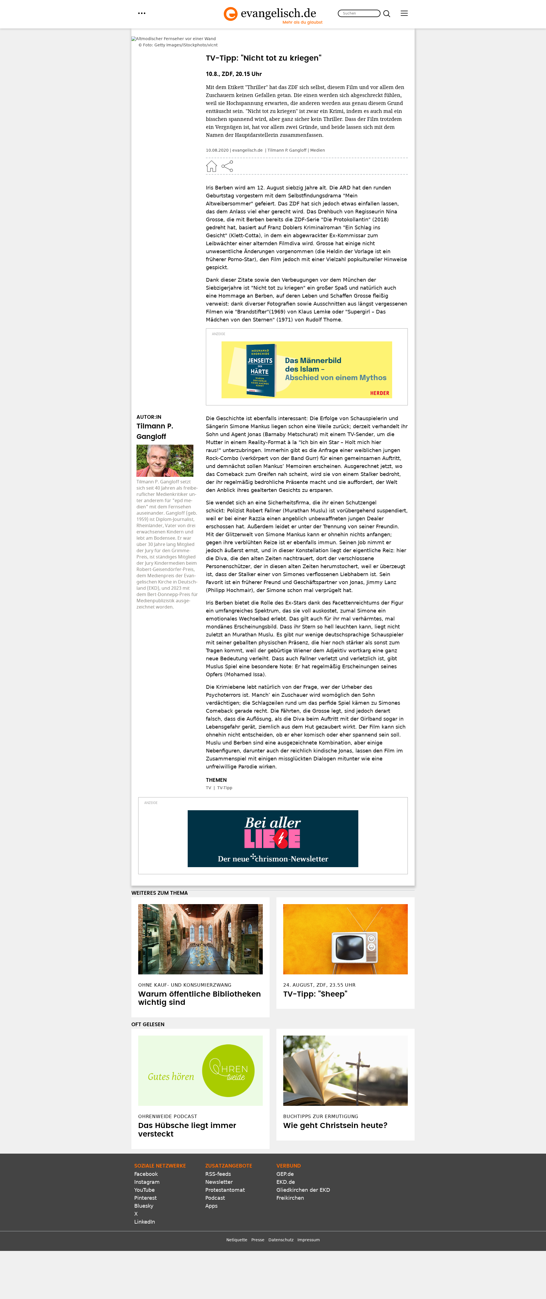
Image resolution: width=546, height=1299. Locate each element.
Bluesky (144, 1190)
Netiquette (236, 1224)
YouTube (144, 1174)
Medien (317, 134)
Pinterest (145, 1182)
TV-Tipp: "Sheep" (315, 978)
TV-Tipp (224, 772)
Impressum (308, 1224)
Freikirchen (290, 1182)
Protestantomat (225, 1174)
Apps (211, 1190)
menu (141, 13)
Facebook (146, 1158)
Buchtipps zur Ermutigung (320, 1101)
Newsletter (219, 1166)
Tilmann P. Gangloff (287, 134)
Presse (257, 1224)
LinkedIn (144, 1206)
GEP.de (285, 1158)
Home (211, 150)
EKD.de (285, 1166)
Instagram (147, 1166)
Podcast (215, 1182)
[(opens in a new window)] (307, 354)
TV (208, 772)
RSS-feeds (218, 1158)
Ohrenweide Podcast (167, 1101)
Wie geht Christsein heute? (335, 1110)
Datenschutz (280, 1224)
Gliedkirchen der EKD (303, 1174)
